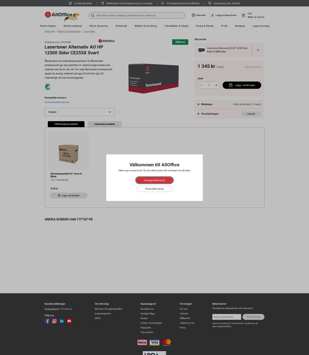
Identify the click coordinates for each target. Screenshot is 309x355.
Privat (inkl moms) (154, 188)
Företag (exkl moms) (154, 180)
